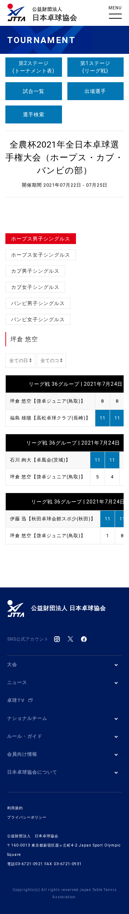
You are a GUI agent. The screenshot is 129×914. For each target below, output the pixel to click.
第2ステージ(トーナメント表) (33, 67)
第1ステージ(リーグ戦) (95, 67)
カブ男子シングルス (35, 271)
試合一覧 (33, 91)
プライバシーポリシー (27, 817)
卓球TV (16, 700)
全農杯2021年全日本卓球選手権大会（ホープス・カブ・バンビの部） (64, 157)
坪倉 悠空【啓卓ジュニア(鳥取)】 (48, 401)
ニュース (17, 682)
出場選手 (95, 91)
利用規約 (15, 808)
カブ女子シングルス (35, 287)
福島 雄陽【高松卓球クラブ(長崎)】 (50, 418)
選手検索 (33, 114)
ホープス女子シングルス (40, 255)
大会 (12, 664)
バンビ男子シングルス (38, 303)
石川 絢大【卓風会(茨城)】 (40, 460)
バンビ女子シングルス (38, 319)
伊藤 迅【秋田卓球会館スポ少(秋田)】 (53, 518)
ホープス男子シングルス (40, 239)
